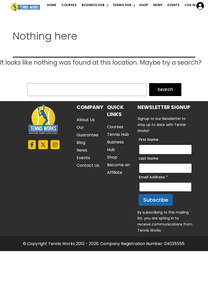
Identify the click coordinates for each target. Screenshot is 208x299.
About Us (86, 120)
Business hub (93, 5)
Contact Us (88, 165)
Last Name (148, 158)
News (157, 5)
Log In (190, 5)
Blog (81, 142)
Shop (143, 5)
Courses (115, 127)
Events (173, 5)
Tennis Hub (122, 5)
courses (69, 5)
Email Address (153, 177)
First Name (148, 139)
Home (51, 5)
